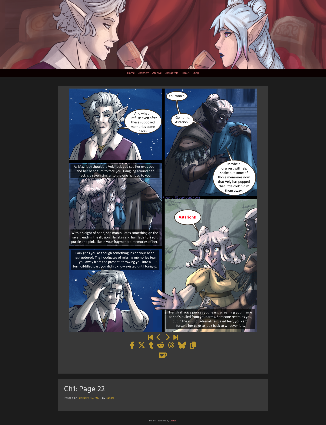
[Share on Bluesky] (182, 345)
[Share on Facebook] (132, 345)
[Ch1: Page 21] (158, 337)
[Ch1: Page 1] (150, 337)
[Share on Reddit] (160, 345)
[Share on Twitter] (141, 345)
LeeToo (173, 421)
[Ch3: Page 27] (175, 337)
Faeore (110, 398)
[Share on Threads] (171, 345)
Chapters (143, 73)
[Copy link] (193, 345)
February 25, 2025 (89, 398)
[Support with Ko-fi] (163, 355)
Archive (157, 73)
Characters (171, 73)
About (185, 73)
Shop (196, 73)
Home (131, 73)
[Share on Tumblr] (151, 345)
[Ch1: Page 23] (167, 337)
